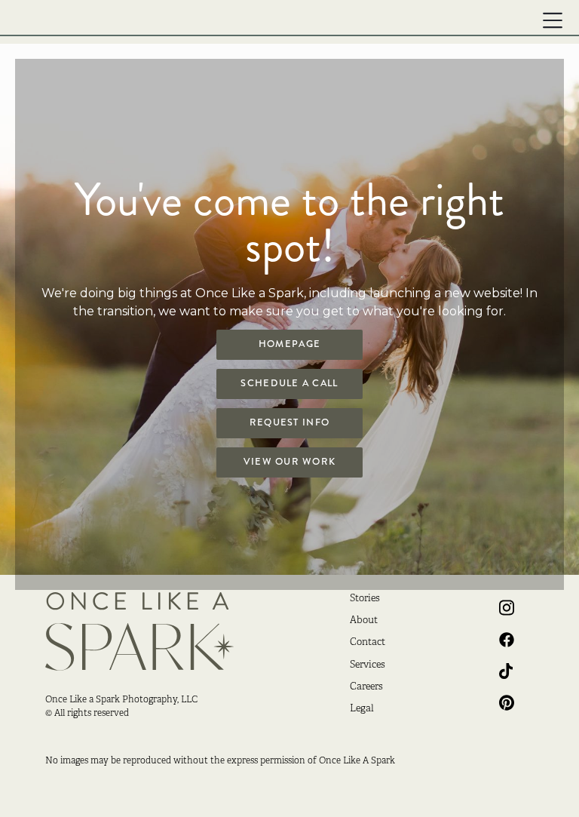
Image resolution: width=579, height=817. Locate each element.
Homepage (289, 344)
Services (367, 665)
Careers (366, 687)
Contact (367, 643)
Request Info (289, 422)
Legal (362, 709)
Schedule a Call (289, 383)
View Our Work (290, 461)
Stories (365, 599)
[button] (552, 20)
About (364, 621)
